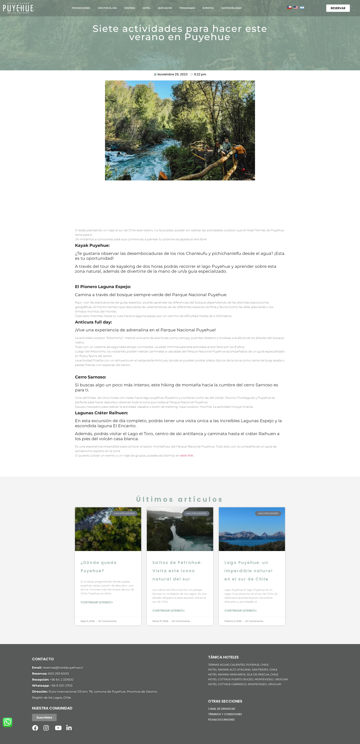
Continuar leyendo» (97, 602)
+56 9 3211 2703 (61, 685)
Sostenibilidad (231, 8)
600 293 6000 (58, 673)
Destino (129, 8)
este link (187, 455)
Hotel (146, 8)
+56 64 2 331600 (62, 679)
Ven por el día (107, 8)
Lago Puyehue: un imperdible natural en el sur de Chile (248, 571)
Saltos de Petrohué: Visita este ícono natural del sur (177, 571)
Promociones (81, 8)
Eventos (208, 8)
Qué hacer (165, 8)
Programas (187, 8)
